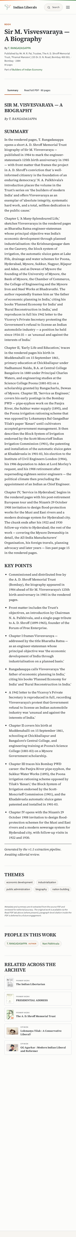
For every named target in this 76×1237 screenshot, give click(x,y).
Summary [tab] (12, 90)
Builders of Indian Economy (27, 70)
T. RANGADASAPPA (19, 48)
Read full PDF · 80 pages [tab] (37, 90)
